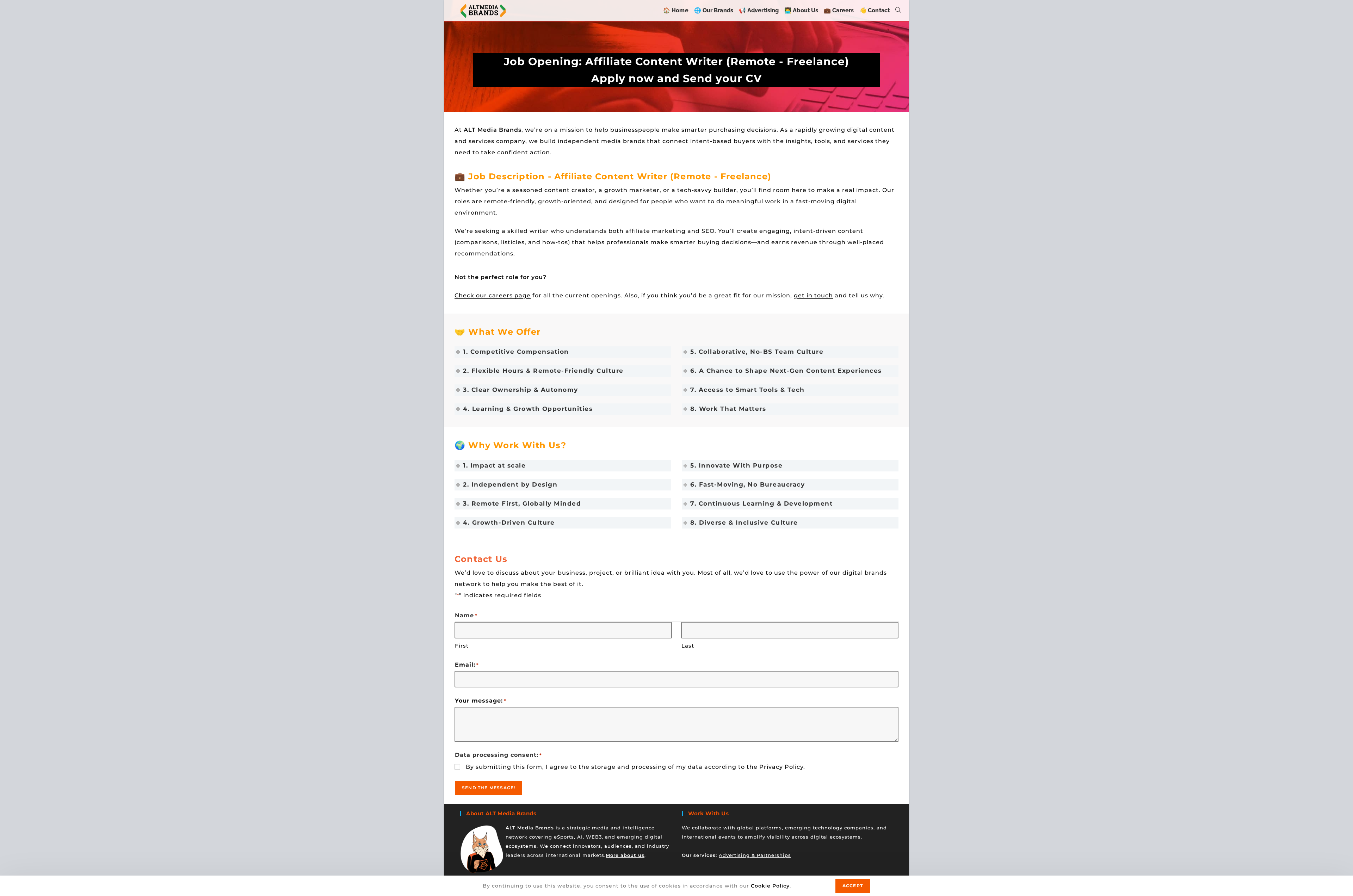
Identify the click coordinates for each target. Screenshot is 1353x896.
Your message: (480, 700)
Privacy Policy (781, 767)
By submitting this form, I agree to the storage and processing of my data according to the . (635, 767)
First (462, 645)
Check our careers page (493, 295)
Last (687, 645)
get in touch (813, 295)
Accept (852, 885)
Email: (467, 664)
